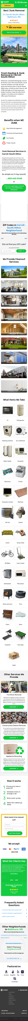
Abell (2, 935)
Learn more (12, 707)
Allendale (5, 935)
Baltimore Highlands (5, 937)
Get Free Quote (14, 833)
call (14, 178)
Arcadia (8, 935)
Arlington (12, 935)
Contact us (24, 1013)
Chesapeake (11, 1004)
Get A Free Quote (13, 32)
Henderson (11, 998)
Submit (20, 250)
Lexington (11, 996)
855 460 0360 (22, 2)
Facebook (25, 993)
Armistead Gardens (18, 935)
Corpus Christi (12, 1000)
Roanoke (11, 1002)
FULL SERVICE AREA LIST (13, 958)
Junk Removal (4, 1010)
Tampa (10, 994)
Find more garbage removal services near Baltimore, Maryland (14, 188)
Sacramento (12, 992)
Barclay (25, 937)
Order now (7, 5)
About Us (24, 1010)
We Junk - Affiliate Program (8, 1013)
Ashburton (25, 935)
